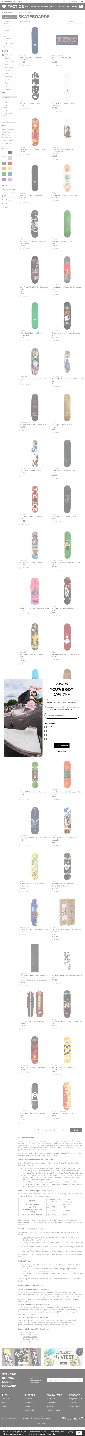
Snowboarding (54, 731)
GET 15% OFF (62, 745)
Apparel (51, 739)
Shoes (50, 735)
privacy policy (51, 1434)
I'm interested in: (50, 723)
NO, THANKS (62, 751)
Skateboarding (54, 727)
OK (79, 1433)
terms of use (37, 1434)
